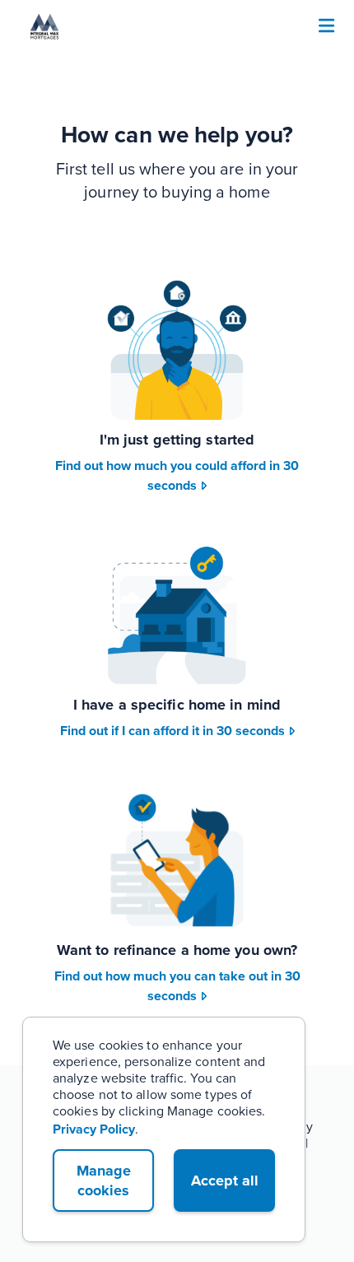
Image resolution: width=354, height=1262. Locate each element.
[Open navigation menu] (326, 26)
